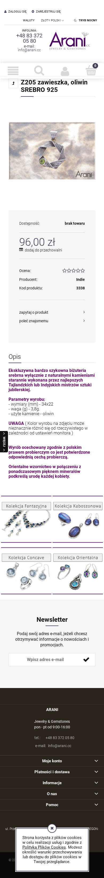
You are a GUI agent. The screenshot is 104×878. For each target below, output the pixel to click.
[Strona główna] (68, 40)
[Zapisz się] (86, 659)
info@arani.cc (29, 50)
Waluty (29, 20)
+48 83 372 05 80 (29, 38)
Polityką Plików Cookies (44, 847)
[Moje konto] (65, 71)
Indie (80, 279)
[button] (13, 71)
